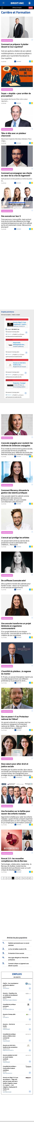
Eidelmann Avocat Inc (19, 326)
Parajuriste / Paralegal (19, 383)
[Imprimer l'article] (32, 61)
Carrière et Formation (7, 40)
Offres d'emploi (17, 8)
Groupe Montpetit (6, 1029)
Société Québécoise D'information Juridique (19, 347)
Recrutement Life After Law (8, 1009)
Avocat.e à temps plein (9, 1014)
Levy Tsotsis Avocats (7, 1092)
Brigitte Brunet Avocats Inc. (8, 1050)
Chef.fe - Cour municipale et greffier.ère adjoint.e (10, 984)
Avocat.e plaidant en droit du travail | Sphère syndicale (10, 1057)
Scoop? (30, 7)
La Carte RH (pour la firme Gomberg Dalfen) (19, 386)
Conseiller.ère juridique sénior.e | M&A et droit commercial (9, 1036)
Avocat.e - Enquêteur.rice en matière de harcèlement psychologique (10, 995)
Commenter (18, 61)
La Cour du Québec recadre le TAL (17, 949)
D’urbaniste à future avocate (16, 953)
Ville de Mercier (6, 988)
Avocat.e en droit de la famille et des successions (19, 364)
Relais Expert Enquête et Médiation (10, 1000)
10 (29, 878)
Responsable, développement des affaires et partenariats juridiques (19, 343)
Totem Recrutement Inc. (7, 1073)
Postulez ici (9, 334)
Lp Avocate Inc (6, 1017)
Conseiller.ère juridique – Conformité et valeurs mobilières (10, 1068)
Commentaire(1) (19, 777)
